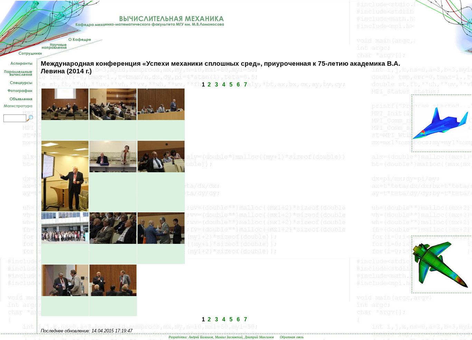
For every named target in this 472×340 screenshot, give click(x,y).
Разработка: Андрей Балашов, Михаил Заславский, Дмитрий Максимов (221, 337)
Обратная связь (292, 337)
